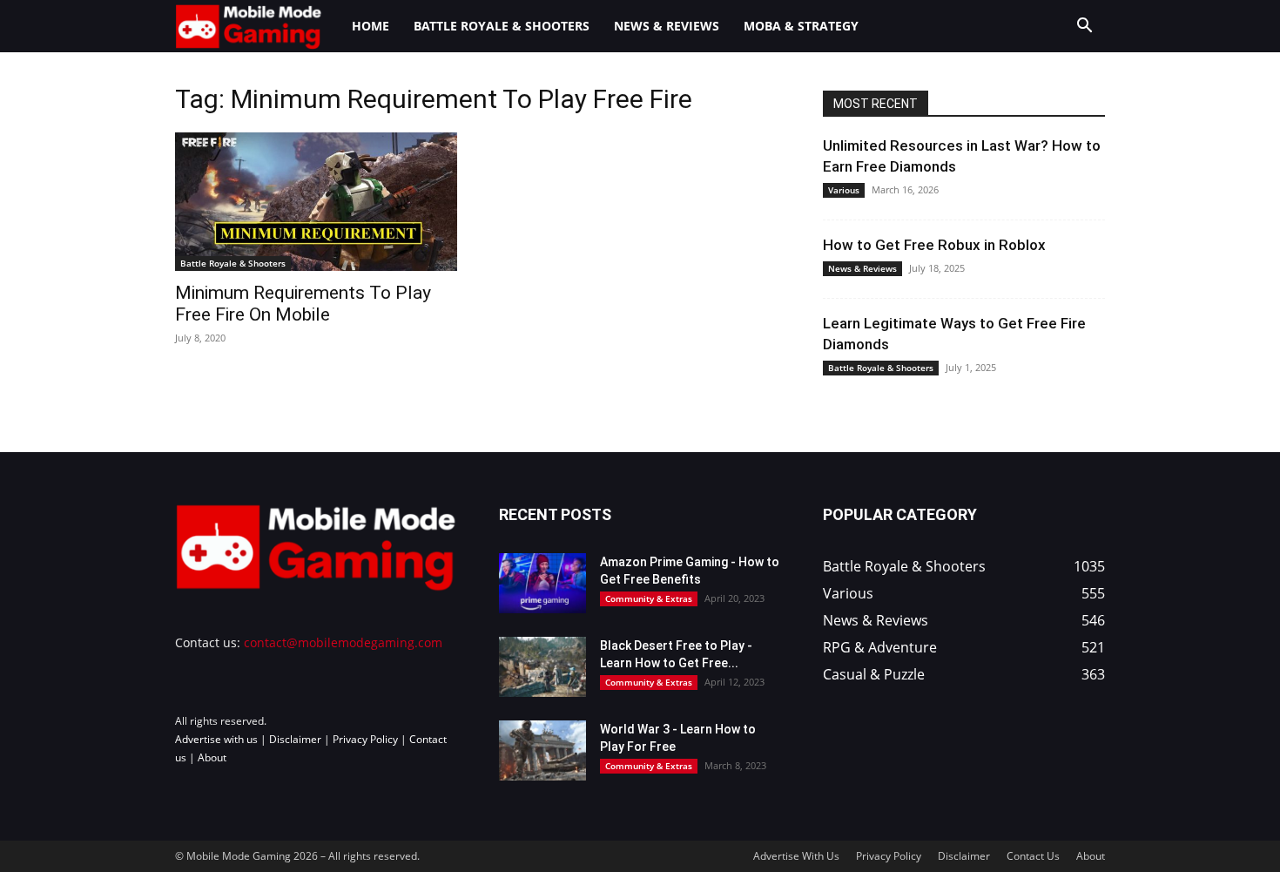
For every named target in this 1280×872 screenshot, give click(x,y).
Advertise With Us (796, 855)
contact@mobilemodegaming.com (343, 642)
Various (843, 190)
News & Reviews (666, 25)
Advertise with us (216, 739)
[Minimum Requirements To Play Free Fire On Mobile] (316, 201)
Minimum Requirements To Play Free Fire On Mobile (303, 303)
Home (370, 25)
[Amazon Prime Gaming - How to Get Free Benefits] (542, 583)
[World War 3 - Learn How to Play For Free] (542, 750)
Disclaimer (295, 739)
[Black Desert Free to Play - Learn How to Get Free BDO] (542, 667)
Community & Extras (648, 598)
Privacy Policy (365, 739)
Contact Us (1033, 855)
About (212, 757)
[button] (1084, 27)
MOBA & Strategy (801, 25)
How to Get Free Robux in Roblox (934, 244)
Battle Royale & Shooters (501, 25)
